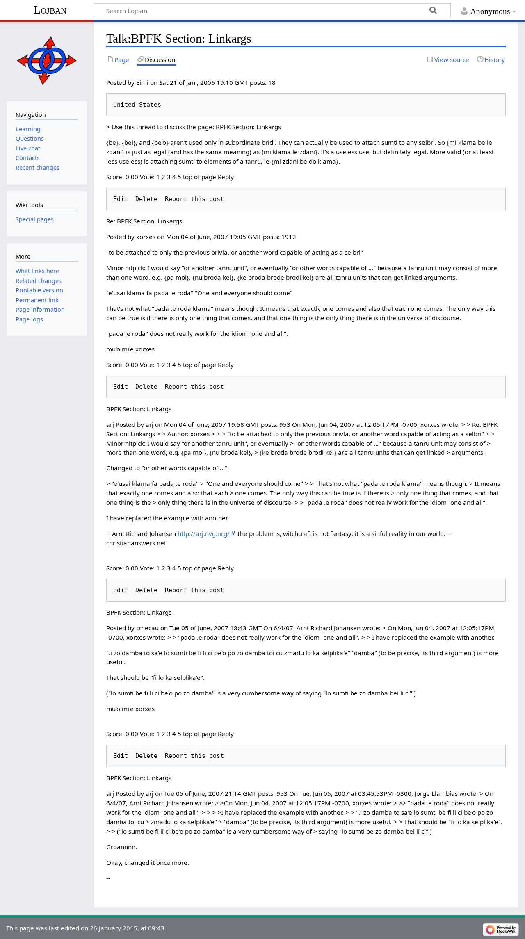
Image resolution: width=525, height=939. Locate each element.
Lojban (50, 9)
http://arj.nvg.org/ (204, 533)
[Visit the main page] (46, 60)
